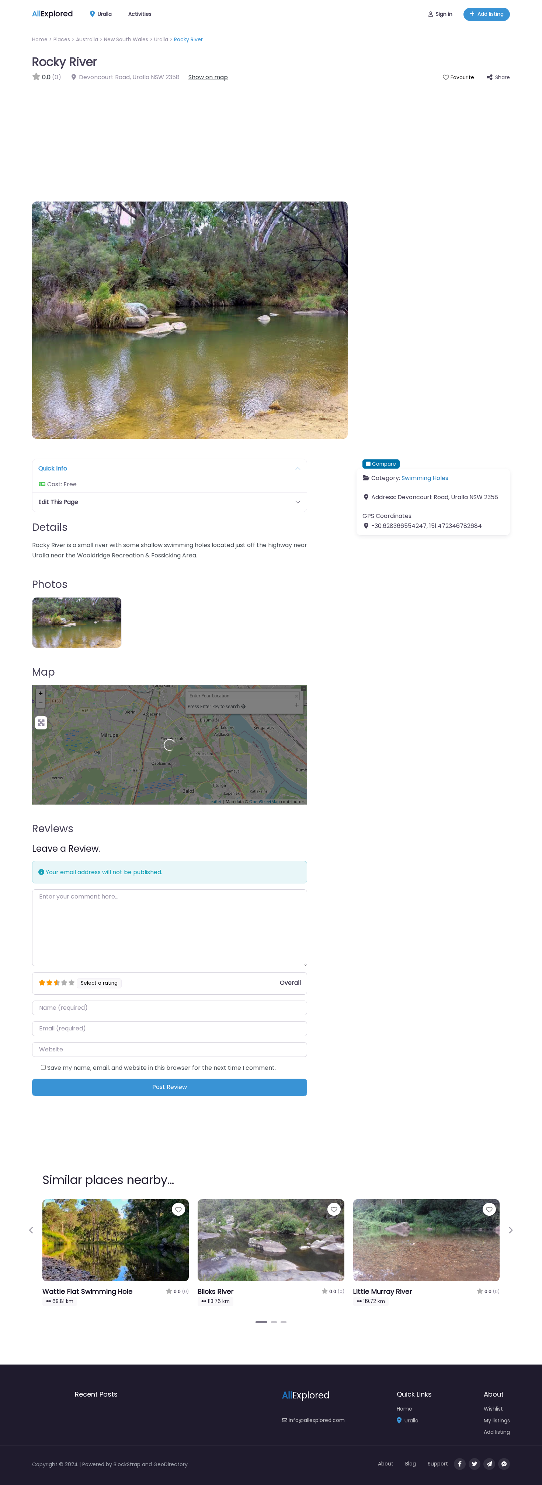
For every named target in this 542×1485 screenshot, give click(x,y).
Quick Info (52, 468)
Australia (87, 39)
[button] (31, 1230)
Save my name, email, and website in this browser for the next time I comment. (161, 1068)
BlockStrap (128, 1464)
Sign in (444, 14)
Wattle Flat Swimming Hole (87, 1291)
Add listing (490, 14)
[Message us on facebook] (504, 1464)
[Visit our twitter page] (474, 1464)
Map (43, 672)
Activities (140, 14)
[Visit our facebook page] (460, 1464)
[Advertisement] (271, 137)
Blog (410, 1463)
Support (438, 1463)
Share (502, 77)
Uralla (104, 14)
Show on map (208, 77)
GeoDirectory (170, 1464)
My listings (497, 1420)
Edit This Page (58, 502)
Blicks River (216, 1291)
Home (40, 39)
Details (49, 527)
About (385, 1463)
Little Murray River (382, 1291)
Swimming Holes (425, 478)
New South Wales (126, 39)
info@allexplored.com (316, 1420)
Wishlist (493, 1408)
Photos (49, 584)
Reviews (52, 829)
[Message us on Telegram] (489, 1464)
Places (61, 39)
